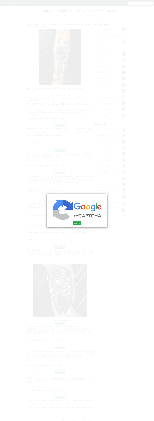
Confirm (77, 223)
